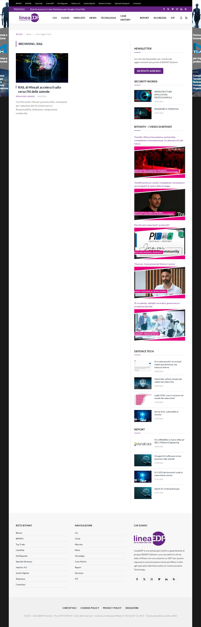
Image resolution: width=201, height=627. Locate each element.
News (93, 17)
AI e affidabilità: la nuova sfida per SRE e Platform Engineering (169, 441)
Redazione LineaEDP (25, 96)
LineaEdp (20, 550)
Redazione (20, 579)
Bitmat (19, 533)
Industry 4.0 (21, 567)
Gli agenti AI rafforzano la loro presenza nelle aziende (167, 457)
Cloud (65, 17)
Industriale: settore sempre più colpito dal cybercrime (168, 380)
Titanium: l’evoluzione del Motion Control (154, 264)
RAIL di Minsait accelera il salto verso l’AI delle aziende (39, 89)
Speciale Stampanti (122, 3)
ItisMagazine (21, 556)
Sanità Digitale (89, 3)
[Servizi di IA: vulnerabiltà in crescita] (143, 416)
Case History (125, 17)
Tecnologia (108, 17)
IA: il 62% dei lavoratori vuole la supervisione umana (168, 474)
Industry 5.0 (75, 3)
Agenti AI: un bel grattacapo (166, 489)
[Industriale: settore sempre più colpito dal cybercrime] (143, 383)
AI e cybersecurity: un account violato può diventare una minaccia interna (167, 364)
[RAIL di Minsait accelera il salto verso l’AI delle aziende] (42, 68)
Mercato (79, 17)
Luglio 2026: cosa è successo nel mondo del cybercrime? (168, 397)
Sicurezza (160, 17)
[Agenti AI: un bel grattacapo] (143, 493)
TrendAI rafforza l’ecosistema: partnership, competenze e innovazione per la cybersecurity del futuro (158, 140)
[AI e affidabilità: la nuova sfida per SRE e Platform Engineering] (143, 444)
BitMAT (19, 3)
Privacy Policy (112, 608)
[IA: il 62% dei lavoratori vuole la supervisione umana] (143, 477)
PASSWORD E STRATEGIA (166, 109)
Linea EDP (50, 3)
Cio (55, 17)
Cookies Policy (90, 608)
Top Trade (38, 3)
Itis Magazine (62, 3)
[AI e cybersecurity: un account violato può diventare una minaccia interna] (143, 366)
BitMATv (28, 3)
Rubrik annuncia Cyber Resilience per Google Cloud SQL (57, 9)
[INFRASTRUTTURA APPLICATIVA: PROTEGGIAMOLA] (143, 96)
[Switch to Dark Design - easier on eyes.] (181, 18)
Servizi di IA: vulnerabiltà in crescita (166, 413)
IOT (173, 17)
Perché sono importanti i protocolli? (152, 225)
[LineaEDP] (29, 18)
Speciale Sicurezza (24, 561)
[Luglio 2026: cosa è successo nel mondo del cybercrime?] (143, 400)
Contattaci (137, 3)
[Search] (186, 17)
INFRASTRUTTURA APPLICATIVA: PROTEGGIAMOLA (163, 94)
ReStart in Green (105, 3)
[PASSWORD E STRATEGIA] (143, 113)
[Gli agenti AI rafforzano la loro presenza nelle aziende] (143, 460)
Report (144, 17)
